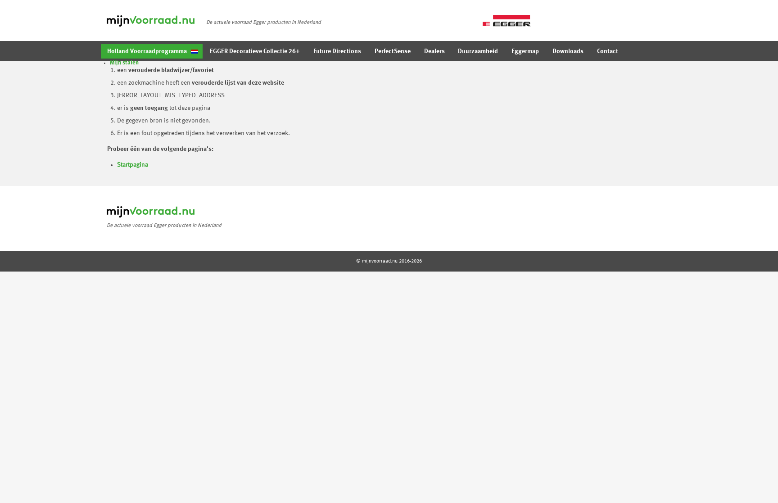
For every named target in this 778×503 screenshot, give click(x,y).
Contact (607, 51)
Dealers (434, 51)
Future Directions (337, 51)
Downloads (568, 51)
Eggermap (525, 51)
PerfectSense (393, 51)
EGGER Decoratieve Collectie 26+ (255, 51)
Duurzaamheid (478, 51)
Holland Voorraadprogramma (147, 51)
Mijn (124, 63)
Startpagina (132, 165)
